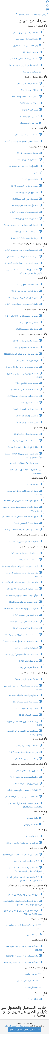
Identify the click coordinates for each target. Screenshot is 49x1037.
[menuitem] (47, 6)
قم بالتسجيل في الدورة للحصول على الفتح (25, 1029)
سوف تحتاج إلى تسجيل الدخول (16, 1026)
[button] (47, 2)
